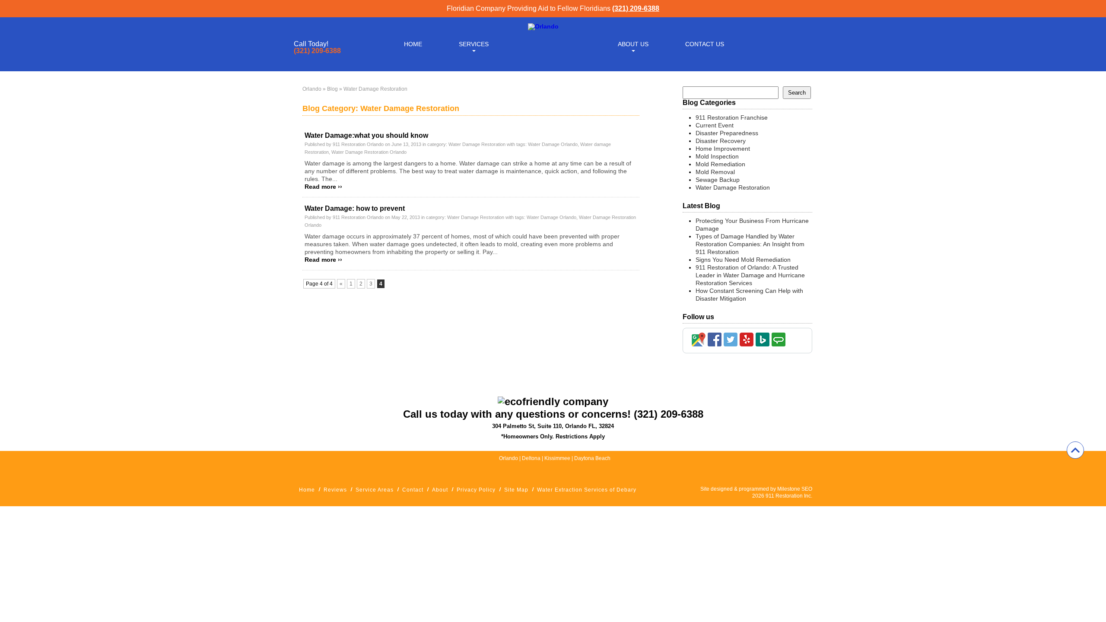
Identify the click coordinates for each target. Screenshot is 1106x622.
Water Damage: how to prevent (355, 208)
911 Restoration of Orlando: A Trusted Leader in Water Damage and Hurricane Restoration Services (750, 275)
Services (474, 44)
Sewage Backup (718, 179)
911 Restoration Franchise (732, 117)
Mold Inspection (717, 156)
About (440, 490)
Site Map (516, 490)
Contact (412, 490)
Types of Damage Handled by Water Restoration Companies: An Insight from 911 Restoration (750, 244)
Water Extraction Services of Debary (586, 490)
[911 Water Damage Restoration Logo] (543, 26)
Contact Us (704, 44)
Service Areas (375, 490)
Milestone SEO (794, 489)
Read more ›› (323, 186)
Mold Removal (715, 171)
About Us (633, 44)
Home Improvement (723, 148)
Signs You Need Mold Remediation (743, 259)
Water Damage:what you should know (366, 135)
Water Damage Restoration (476, 144)
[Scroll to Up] (1075, 450)
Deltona (531, 458)
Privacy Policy (476, 490)
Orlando (311, 89)
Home (413, 44)
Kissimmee (558, 458)
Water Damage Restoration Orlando (369, 152)
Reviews (335, 490)
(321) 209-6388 (635, 8)
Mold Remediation (720, 164)
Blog (332, 89)
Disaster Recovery (721, 140)
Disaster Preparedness (727, 133)
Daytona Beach (592, 458)
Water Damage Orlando (553, 144)
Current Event (715, 125)
